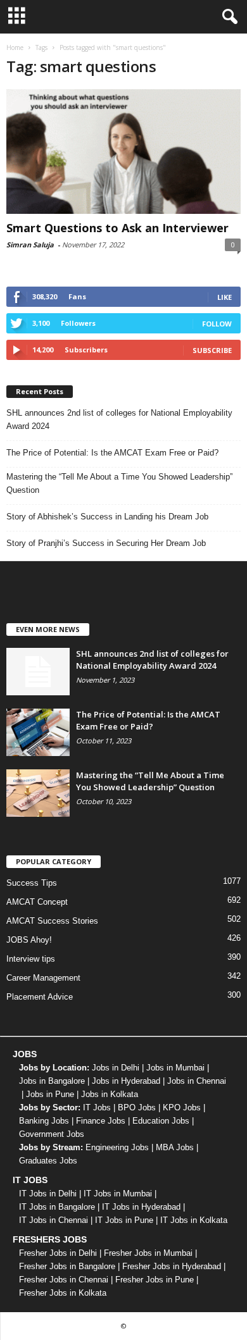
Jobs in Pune (50, 1094)
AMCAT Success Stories (52, 921)
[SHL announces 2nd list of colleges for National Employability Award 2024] (38, 671)
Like (224, 297)
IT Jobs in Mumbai (118, 1193)
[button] (227, 17)
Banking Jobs (44, 1121)
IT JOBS (30, 1180)
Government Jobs (51, 1134)
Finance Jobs (100, 1121)
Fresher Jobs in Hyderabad (171, 1266)
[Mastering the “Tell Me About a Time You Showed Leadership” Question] (38, 793)
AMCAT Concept (37, 902)
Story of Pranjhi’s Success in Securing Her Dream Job (106, 543)
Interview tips (30, 959)
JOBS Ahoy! (29, 940)
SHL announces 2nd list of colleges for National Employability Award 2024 (119, 419)
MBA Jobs (175, 1147)
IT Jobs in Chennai (53, 1220)
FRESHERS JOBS (50, 1239)
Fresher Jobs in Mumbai (148, 1253)
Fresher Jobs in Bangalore (67, 1266)
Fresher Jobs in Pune (154, 1279)
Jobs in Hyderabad (126, 1081)
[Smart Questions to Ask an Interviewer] (123, 151)
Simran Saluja (30, 244)
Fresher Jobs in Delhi (58, 1253)
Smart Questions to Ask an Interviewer (117, 227)
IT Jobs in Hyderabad (141, 1207)
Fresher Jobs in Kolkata (62, 1293)
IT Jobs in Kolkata (193, 1220)
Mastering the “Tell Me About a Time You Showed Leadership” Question (119, 483)
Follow (217, 323)
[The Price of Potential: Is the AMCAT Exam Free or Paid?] (38, 732)
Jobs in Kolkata (109, 1094)
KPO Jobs (182, 1107)
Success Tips (31, 883)
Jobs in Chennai (196, 1081)
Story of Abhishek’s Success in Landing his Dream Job (107, 516)
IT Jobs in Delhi (48, 1193)
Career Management (43, 978)
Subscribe (212, 350)
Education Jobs (160, 1121)
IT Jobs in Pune (124, 1220)
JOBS (25, 1054)
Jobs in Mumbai (175, 1067)
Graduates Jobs (48, 1160)
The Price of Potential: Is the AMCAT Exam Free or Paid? (112, 452)
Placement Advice (39, 997)
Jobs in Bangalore (52, 1081)
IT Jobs (97, 1107)
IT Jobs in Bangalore (57, 1207)
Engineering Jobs (117, 1147)
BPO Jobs (137, 1107)
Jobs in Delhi (115, 1067)
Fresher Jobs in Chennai (63, 1279)
